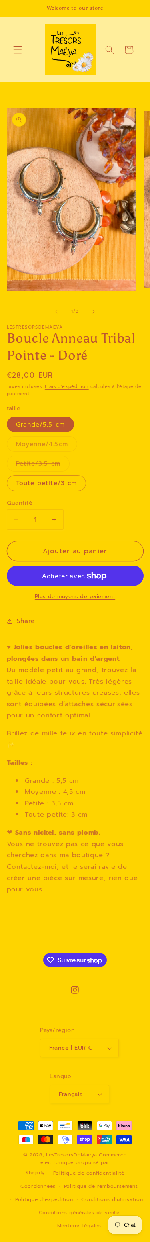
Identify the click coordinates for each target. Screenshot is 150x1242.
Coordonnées (38, 1186)
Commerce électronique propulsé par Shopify (76, 1164)
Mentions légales (79, 1225)
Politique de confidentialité (89, 1173)
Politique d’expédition (44, 1199)
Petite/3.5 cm (43, 464)
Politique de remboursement (101, 1186)
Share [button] (26, 620)
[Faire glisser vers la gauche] (56, 311)
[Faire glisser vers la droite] (93, 311)
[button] (17, 49)
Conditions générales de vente (79, 1212)
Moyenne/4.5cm (46, 445)
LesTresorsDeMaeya (71, 1154)
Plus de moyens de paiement (75, 597)
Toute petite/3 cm (46, 483)
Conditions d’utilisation (112, 1199)
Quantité (20, 503)
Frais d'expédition (67, 386)
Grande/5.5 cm (40, 424)
